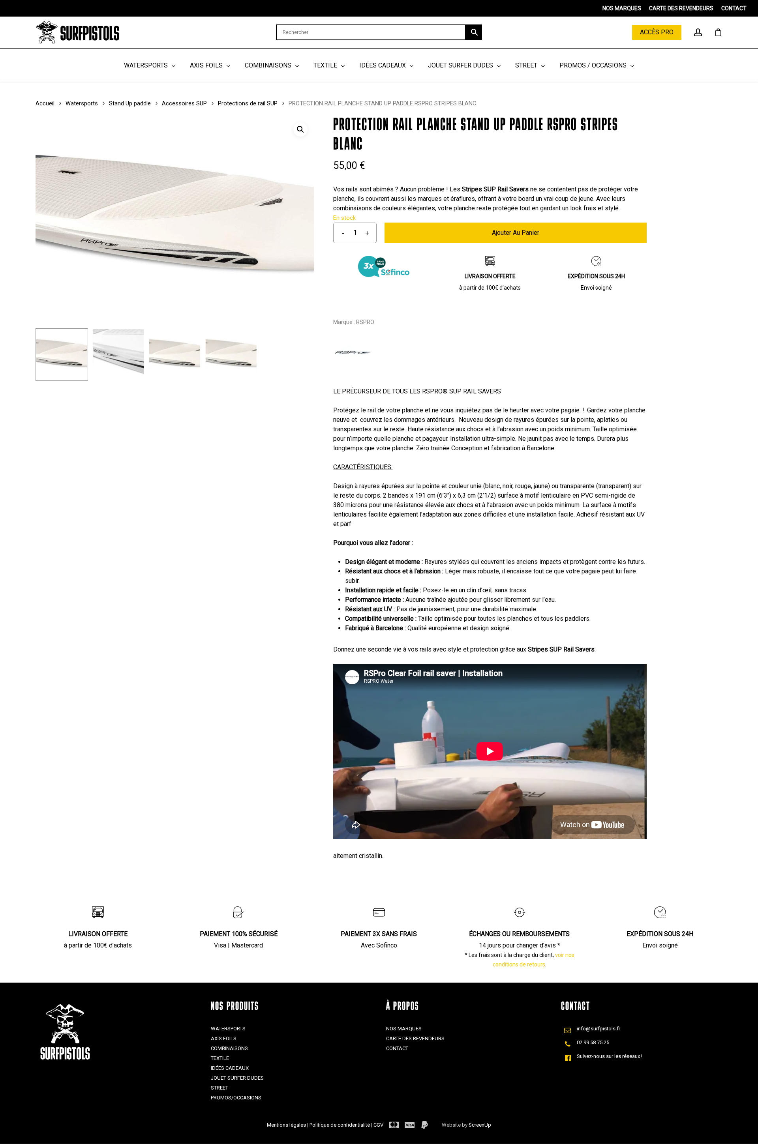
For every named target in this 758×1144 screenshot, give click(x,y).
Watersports (82, 103)
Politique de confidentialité (340, 1125)
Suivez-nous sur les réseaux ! (609, 1056)
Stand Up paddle (130, 103)
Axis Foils (223, 1038)
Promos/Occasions (236, 1098)
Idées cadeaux (230, 1068)
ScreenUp (480, 1125)
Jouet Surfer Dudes (237, 1078)
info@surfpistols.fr (598, 1029)
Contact (397, 1048)
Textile (220, 1058)
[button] (300, 129)
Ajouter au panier (515, 232)
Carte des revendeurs (415, 1038)
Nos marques (404, 1029)
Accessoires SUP (184, 103)
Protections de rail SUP (248, 103)
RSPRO (365, 322)
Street (219, 1088)
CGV (378, 1125)
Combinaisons (229, 1048)
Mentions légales (287, 1125)
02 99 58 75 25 (593, 1042)
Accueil (45, 103)
